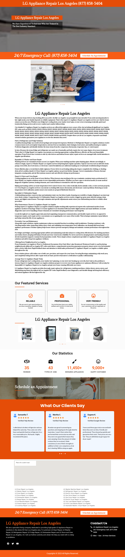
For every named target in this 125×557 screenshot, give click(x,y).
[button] (62, 104)
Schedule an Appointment (36, 386)
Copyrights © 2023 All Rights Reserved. (62, 553)
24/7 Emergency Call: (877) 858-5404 (45, 55)
